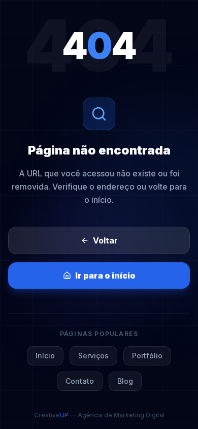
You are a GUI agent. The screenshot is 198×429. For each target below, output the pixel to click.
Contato (79, 381)
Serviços (93, 355)
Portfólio (147, 355)
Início (45, 355)
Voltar (105, 240)
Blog (125, 381)
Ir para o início (105, 275)
